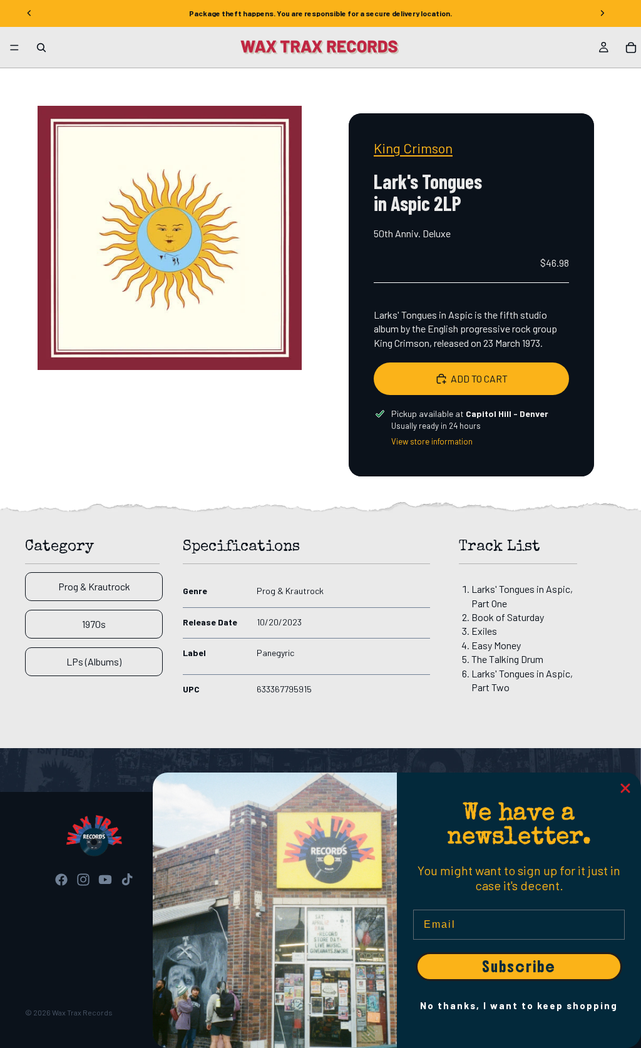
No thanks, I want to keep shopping (519, 1005)
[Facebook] (61, 879)
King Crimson (413, 148)
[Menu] (14, 47)
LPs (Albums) (93, 661)
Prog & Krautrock (94, 586)
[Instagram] (83, 879)
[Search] (41, 47)
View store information (432, 441)
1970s (94, 624)
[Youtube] (105, 879)
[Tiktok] (127, 879)
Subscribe (519, 966)
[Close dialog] (625, 788)
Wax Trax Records (82, 1012)
